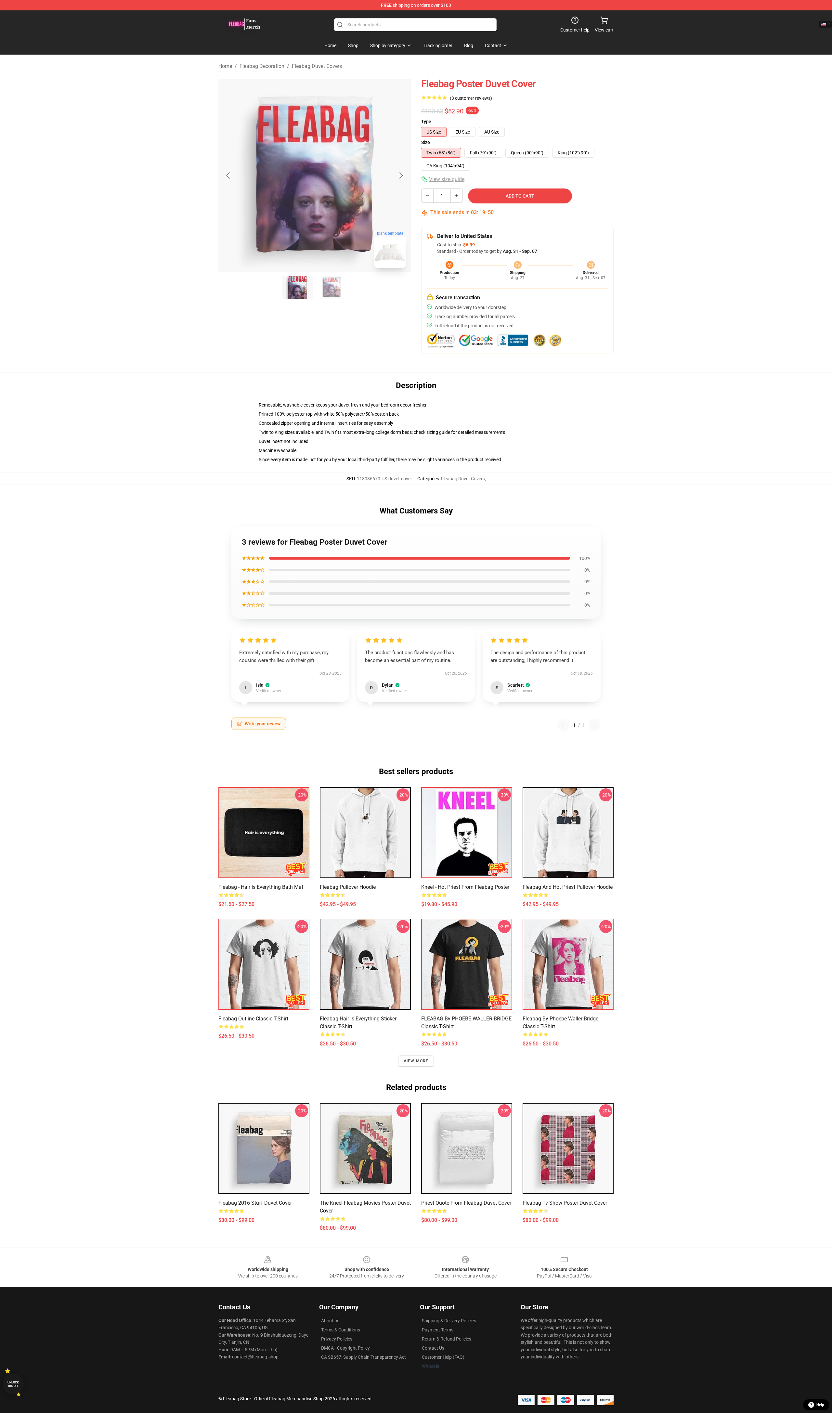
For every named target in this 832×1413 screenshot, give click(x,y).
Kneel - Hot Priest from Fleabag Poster (465, 887)
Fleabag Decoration (262, 66)
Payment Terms (437, 1329)
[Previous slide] (228, 175)
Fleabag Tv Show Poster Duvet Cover (565, 1203)
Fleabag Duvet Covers (317, 66)
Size (425, 142)
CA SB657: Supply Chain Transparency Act (363, 1357)
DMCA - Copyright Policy (345, 1348)
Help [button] (820, 1405)
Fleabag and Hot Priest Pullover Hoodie (568, 887)
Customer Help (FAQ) (443, 1357)
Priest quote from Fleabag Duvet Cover (466, 1203)
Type (426, 121)
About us (330, 1320)
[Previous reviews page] (563, 725)
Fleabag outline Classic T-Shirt (253, 1019)
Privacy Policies (336, 1339)
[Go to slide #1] (297, 287)
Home (225, 66)
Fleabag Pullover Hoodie (348, 887)
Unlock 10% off (13, 1384)
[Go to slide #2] (331, 287)
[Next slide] (401, 175)
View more (416, 1061)
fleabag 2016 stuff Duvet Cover (255, 1203)
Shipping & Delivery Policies (449, 1320)
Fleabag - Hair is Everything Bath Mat (260, 887)
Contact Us (433, 1348)
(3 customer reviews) (471, 98)
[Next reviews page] (595, 725)
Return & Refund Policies (446, 1339)
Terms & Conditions (340, 1329)
